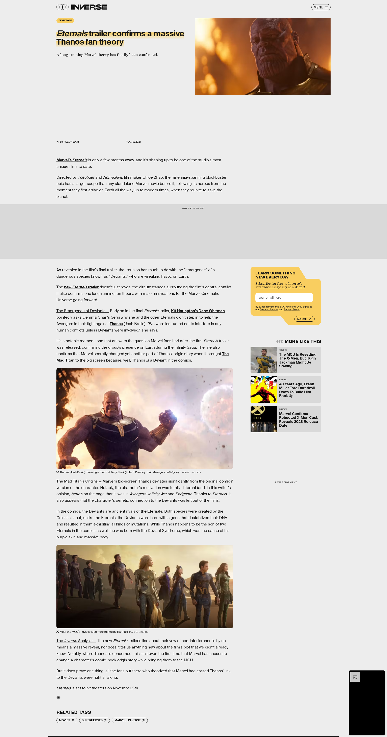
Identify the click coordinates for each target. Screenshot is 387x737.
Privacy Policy (292, 309)
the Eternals (151, 511)
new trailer (81, 287)
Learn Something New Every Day (275, 274)
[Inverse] (89, 7)
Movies (64, 720)
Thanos (116, 323)
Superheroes (92, 720)
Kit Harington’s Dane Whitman (198, 310)
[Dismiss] (380, 674)
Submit (302, 319)
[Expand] (353, 674)
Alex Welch (71, 141)
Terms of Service (269, 309)
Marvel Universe (127, 720)
